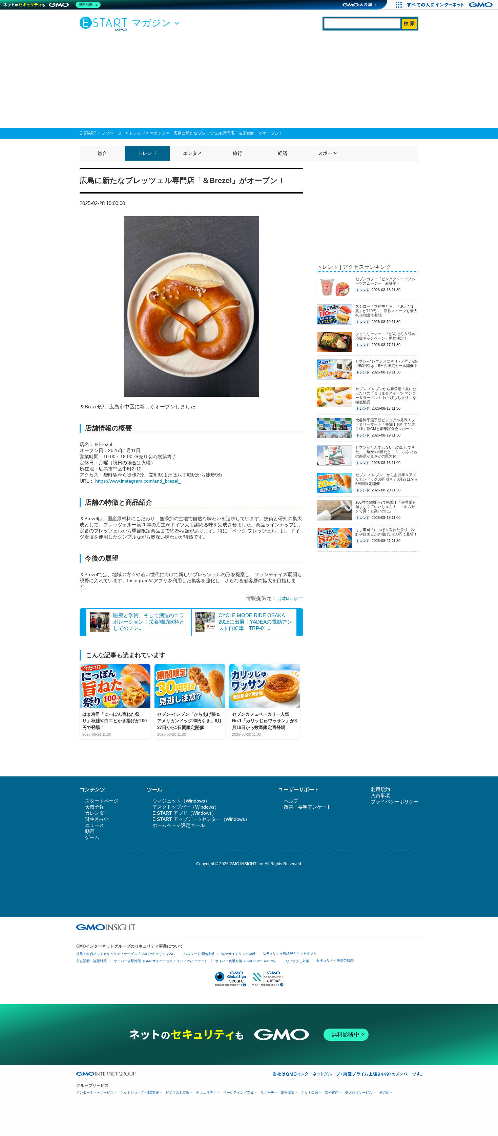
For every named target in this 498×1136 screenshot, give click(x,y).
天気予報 (94, 807)
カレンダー (97, 813)
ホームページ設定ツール (178, 825)
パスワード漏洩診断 (199, 954)
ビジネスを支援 (177, 1092)
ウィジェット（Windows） (181, 801)
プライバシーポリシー (394, 801)
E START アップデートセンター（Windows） (201, 819)
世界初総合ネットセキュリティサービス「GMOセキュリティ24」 (126, 954)
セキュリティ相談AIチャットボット (290, 953)
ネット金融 (309, 1092)
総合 (102, 153)
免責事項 (380, 795)
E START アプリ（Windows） (184, 813)
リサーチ (267, 1092)
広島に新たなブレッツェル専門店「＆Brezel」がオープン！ (228, 133)
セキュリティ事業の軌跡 (335, 960)
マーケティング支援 (238, 1092)
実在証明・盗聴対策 (91, 961)
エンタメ (192, 153)
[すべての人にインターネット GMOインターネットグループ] (450, 4)
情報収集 (287, 1092)
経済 (282, 153)
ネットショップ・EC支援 (139, 1092)
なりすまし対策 (297, 961)
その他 (384, 1092)
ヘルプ (291, 801)
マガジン (158, 133)
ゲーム (92, 837)
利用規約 (380, 789)
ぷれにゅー (290, 598)
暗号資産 (331, 1092)
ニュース (94, 825)
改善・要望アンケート (307, 807)
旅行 (237, 153)
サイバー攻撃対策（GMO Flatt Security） (246, 961)
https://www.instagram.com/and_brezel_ (138, 481)
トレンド (137, 133)
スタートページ (101, 801)
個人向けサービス (358, 1092)
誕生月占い (97, 819)
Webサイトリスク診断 (238, 954)
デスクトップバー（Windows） (185, 807)
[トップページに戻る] (105, 23)
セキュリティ (206, 1092)
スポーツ (327, 153)
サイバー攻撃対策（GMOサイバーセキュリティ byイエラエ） (161, 961)
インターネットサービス (94, 1092)
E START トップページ (101, 133)
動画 (90, 831)
